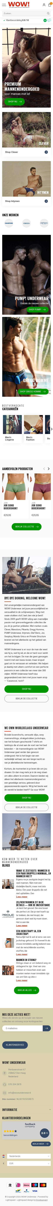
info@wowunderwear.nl (19, 1092)
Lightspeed (10, 1200)
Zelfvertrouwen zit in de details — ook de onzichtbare (33, 903)
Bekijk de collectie (26, 698)
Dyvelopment (42, 1200)
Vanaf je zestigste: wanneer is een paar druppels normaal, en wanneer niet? (33, 873)
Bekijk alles (25, 990)
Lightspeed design (25, 1200)
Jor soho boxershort (11, 507)
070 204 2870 (14, 1084)
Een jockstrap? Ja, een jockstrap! (28, 932)
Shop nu (26, 689)
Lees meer (21, 896)
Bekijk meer (38, 1144)
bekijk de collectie (26, 807)
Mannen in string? (26, 960)
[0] (49, 5)
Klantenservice (15, 1045)
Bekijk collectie (24, 526)
